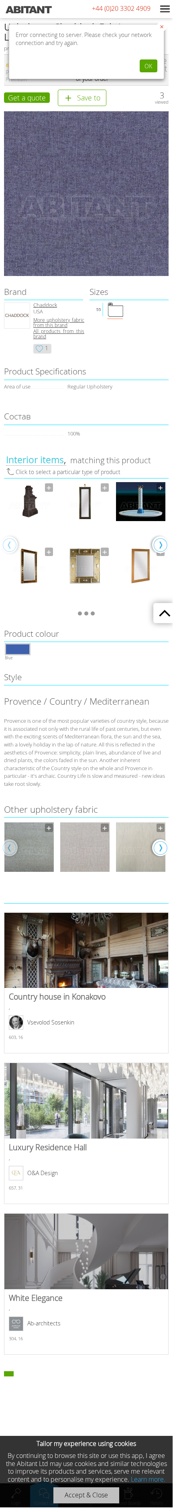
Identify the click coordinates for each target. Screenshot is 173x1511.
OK (148, 66)
